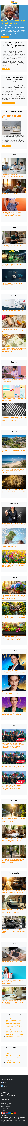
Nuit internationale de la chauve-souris (15, 1052)
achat (2, 1119)
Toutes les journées (6, 1103)
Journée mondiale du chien (13, 1055)
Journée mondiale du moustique (14, 1034)
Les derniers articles (6, 1097)
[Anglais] (4, 1114)
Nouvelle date (4, 1101)
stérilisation (20, 1119)
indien (6, 1119)
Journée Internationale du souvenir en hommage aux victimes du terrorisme (15, 1031)
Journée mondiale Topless (13, 1057)
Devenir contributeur (6, 1105)
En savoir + (5, 37)
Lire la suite (6, 146)
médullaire (17, 1120)
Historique (3, 1092)
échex (2, 1117)
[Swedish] (9, 1114)
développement (5, 1120)
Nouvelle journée (8, 103)
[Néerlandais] (7, 1114)
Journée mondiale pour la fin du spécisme (14, 1059)
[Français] (2, 1114)
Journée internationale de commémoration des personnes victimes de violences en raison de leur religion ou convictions (15, 1026)
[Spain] (14, 1114)
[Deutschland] (12, 1114)
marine (7, 1117)
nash (11, 1120)
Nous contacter (5, 1108)
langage (22, 1117)
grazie (11, 1117)
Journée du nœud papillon (13, 1062)
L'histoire (6, 68)
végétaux (16, 1117)
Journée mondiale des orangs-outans (14, 1037)
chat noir (23, 1120)
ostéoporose (4, 1122)
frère (15, 1119)
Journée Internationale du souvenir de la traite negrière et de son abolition (15, 1020)
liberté (11, 1119)
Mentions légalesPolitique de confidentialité (8, 1094)
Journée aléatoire (5, 1106)
